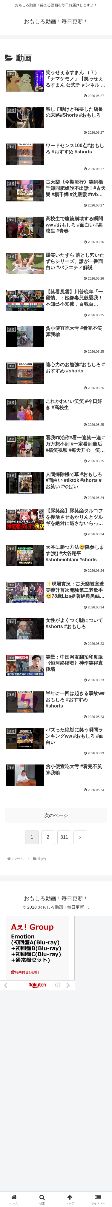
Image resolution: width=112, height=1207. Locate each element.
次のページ (56, 815)
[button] (100, 896)
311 (64, 837)
